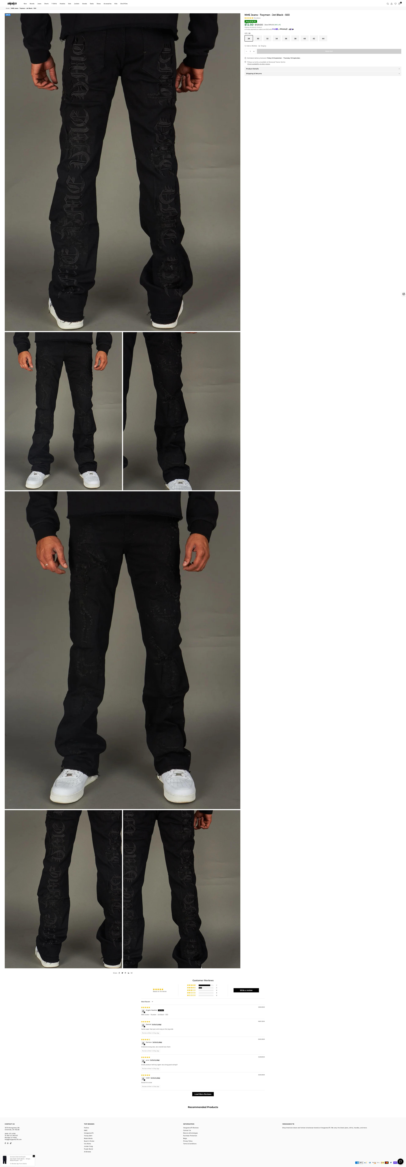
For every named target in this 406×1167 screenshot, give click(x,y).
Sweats (84, 3)
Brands (32, 3)
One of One (124, 3)
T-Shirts (54, 3)
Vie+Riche (87, 1143)
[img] (145, 1007)
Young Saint (88, 1135)
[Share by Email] (131, 973)
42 (314, 39)
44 (323, 39)
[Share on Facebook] (119, 973)
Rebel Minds (88, 1138)
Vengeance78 (88, 1133)
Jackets (76, 3)
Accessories (107, 3)
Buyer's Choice (89, 1141)
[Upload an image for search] (404, 294)
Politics (86, 1128)
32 (267, 39)
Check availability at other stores (258, 64)
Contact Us (187, 1130)
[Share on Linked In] (128, 973)
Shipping (247, 27)
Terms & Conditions (190, 1143)
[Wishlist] (395, 4)
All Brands (87, 1152)
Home (7, 8)
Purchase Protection (190, 1135)
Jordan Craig (88, 1146)
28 (249, 39)
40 (304, 39)
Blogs (185, 1138)
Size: (247, 33)
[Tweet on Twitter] (122, 973)
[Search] (388, 4)
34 (277, 39)
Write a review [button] (246, 990)
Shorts (46, 3)
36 (286, 39)
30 (258, 39)
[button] (399, 4)
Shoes (99, 3)
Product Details (252, 69)
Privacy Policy (188, 1141)
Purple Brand (88, 1149)
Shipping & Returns (254, 74)
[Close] (33, 1157)
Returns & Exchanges (190, 1133)
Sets (69, 3)
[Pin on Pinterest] (125, 973)
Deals (92, 3)
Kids (116, 3)
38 (295, 39)
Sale (8, 15)
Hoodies (62, 3)
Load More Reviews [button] (203, 1094)
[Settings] (392, 4)
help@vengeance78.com (13, 1139)
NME (85, 1130)
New (25, 3)
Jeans (39, 3)
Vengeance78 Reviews (191, 1128)
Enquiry (263, 46)
